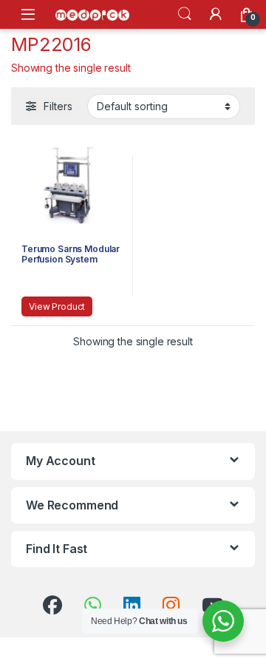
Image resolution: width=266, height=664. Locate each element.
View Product (57, 306)
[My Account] (216, 14)
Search (185, 14)
